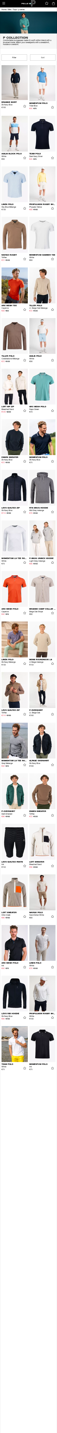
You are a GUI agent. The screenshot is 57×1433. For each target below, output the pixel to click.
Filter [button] (14, 58)
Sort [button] (43, 58)
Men (9, 10)
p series (21, 10)
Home (4, 10)
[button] (4, 3)
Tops (15, 10)
